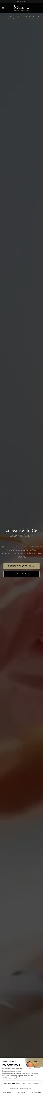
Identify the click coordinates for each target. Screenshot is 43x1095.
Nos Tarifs (21, 578)
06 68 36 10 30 (23, 1)
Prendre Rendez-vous (21, 570)
